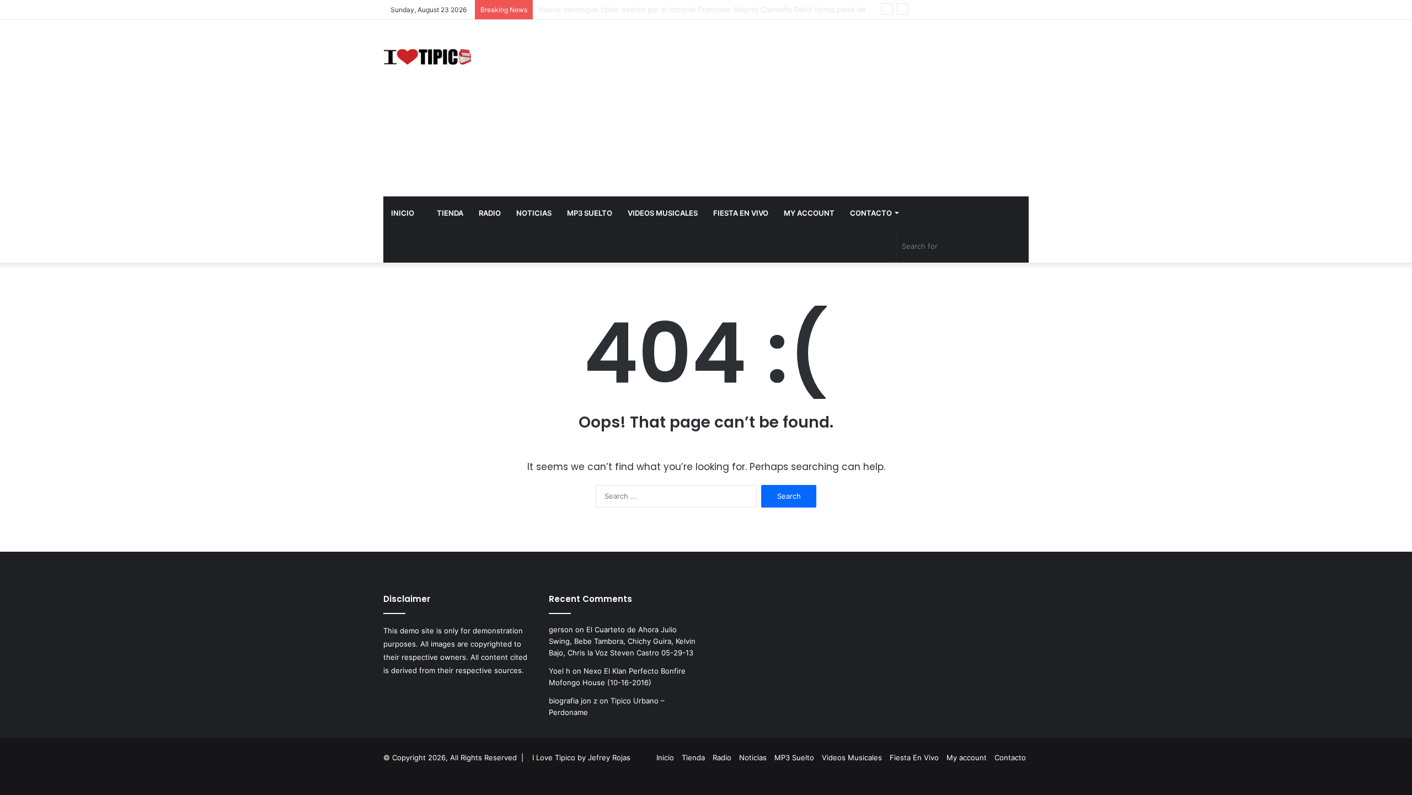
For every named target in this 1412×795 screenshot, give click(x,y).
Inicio (402, 213)
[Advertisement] (816, 108)
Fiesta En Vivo (740, 213)
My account (809, 213)
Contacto (871, 213)
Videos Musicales (663, 213)
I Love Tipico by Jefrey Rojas (581, 757)
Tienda (449, 213)
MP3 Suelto (589, 213)
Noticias (534, 213)
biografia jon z (573, 700)
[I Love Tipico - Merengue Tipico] (427, 56)
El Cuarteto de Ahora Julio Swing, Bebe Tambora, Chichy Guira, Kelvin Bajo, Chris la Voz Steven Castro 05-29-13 (622, 641)
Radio (490, 213)
